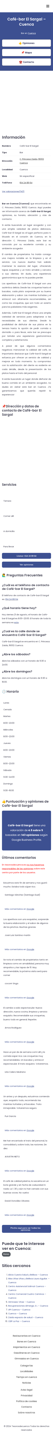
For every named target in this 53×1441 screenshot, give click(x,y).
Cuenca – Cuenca (17, 1313)
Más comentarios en (19, 909)
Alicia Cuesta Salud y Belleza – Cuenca (28, 1274)
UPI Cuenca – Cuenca (19, 1309)
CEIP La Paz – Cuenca (19, 1321)
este (16, 622)
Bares (6, 1254)
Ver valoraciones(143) (13, 191)
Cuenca (32, 33)
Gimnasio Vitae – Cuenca (21, 1302)
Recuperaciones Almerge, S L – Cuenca (28, 1305)
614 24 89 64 (11, 599)
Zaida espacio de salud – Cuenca (25, 1317)
